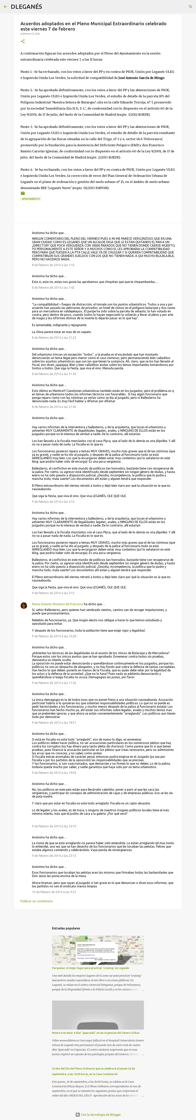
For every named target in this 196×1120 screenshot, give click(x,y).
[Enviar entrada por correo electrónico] (22, 194)
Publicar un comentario (36, 901)
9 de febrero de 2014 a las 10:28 (54, 636)
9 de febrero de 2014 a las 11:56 (54, 683)
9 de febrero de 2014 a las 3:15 (53, 593)
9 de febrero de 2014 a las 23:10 (54, 826)
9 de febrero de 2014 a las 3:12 (53, 501)
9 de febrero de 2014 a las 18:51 (54, 722)
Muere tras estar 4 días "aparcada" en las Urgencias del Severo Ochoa (96, 1032)
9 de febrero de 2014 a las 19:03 (54, 772)
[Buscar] (47, 6)
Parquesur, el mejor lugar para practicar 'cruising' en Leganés (90, 968)
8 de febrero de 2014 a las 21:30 (54, 374)
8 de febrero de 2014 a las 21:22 (54, 337)
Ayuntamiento (31, 199)
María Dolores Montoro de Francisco (57, 604)
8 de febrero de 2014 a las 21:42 (54, 407)
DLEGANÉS (26, 6)
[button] (22, 41)
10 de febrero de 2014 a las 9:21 (54, 892)
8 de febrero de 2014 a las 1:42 (53, 287)
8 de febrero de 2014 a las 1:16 (53, 265)
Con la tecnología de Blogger (100, 1114)
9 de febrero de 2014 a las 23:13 (54, 855)
